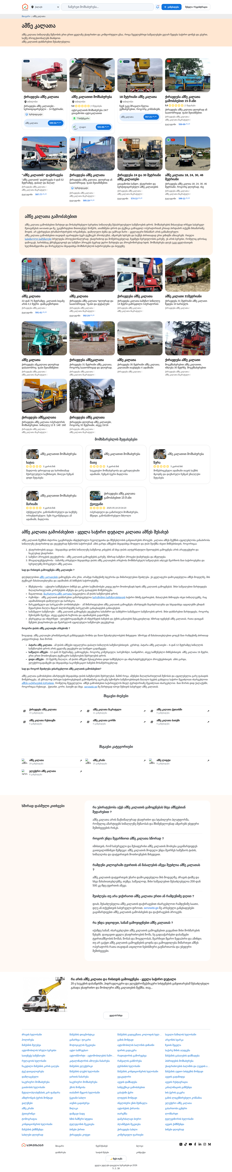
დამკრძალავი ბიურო (129, 1119)
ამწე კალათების (49, 577)
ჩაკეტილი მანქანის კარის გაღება (40, 1066)
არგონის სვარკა (174, 1039)
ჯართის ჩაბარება (79, 1076)
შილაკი (73, 1108)
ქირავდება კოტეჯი (79, 1134)
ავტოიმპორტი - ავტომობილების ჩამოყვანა (92, 1055)
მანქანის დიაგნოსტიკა (82, 1034)
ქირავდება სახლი (127, 1129)
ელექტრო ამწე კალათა (178, 1103)
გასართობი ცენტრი (176, 1108)
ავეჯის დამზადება (127, 1082)
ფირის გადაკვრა (127, 1050)
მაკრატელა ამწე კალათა (58, 593)
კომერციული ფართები (130, 1134)
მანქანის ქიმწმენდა (32, 1129)
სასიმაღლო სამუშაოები (38, 239)
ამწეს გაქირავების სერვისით (38, 683)
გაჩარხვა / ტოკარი (80, 1039)
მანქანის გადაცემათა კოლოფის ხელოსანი (140, 1034)
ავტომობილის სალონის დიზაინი (135, 1045)
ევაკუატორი (124, 1076)
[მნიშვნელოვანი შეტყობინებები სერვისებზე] (158, 7)
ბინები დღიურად (174, 1129)
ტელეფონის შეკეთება (81, 1124)
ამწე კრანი (28, 1108)
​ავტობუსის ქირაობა (128, 1108)
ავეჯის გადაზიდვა (175, 1076)
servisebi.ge (90, 686)
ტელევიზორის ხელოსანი (179, 1119)
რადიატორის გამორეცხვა (132, 1055)
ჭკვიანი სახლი (77, 1097)
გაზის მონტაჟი (125, 1039)
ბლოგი (139, 1146)
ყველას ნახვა (116, 1015)
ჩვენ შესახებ (102, 1146)
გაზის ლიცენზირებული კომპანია (183, 1097)
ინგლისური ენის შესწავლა (132, 1103)
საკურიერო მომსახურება (36, 1082)
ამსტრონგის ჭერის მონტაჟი (37, 1097)
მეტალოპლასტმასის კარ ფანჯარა (41, 1092)
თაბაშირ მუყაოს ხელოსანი (84, 1092)
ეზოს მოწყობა (77, 1087)
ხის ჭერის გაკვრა (175, 1092)
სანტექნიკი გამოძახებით (131, 1087)
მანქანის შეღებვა (31, 1045)
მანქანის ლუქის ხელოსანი (84, 1071)
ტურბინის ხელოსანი (128, 1066)
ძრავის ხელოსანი (32, 1034)
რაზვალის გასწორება (129, 1061)
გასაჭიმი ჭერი (125, 1092)
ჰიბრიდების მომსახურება (179, 1061)
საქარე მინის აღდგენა (177, 1050)
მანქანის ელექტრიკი (81, 1066)
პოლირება (28, 1039)
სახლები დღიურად (32, 1134)
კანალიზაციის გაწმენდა (178, 1087)
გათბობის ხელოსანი (33, 1087)
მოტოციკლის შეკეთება (82, 1045)
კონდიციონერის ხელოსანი (37, 1124)
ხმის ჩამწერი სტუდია (81, 1119)
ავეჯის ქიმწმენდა (174, 1124)
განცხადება (173, 7)
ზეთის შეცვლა (173, 1045)
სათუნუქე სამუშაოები (33, 1055)
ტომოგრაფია (29, 1119)
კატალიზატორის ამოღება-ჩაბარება (89, 1061)
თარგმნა (122, 1113)
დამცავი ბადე (77, 1113)
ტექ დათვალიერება (33, 1071)
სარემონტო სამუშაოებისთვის (108, 597)
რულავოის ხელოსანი (34, 1061)
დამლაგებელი (30, 1076)
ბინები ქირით (77, 1129)
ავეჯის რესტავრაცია (176, 1082)
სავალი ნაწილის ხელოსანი (180, 1034)
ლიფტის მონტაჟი (127, 1097)
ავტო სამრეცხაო (78, 1050)
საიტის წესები (102, 1152)
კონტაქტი (141, 1152)
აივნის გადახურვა (79, 1103)
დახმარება (60, 1152)
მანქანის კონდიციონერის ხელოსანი (137, 1071)
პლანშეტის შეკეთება (129, 1124)
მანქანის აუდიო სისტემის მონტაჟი (184, 1071)
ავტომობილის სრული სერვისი (39, 1050)
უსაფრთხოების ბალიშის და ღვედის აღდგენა (187, 1066)
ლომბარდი (171, 1113)
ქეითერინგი (28, 1113)
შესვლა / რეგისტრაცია (196, 7)
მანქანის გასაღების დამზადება (182, 1055)
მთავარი (26, 16)
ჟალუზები (27, 1103)
